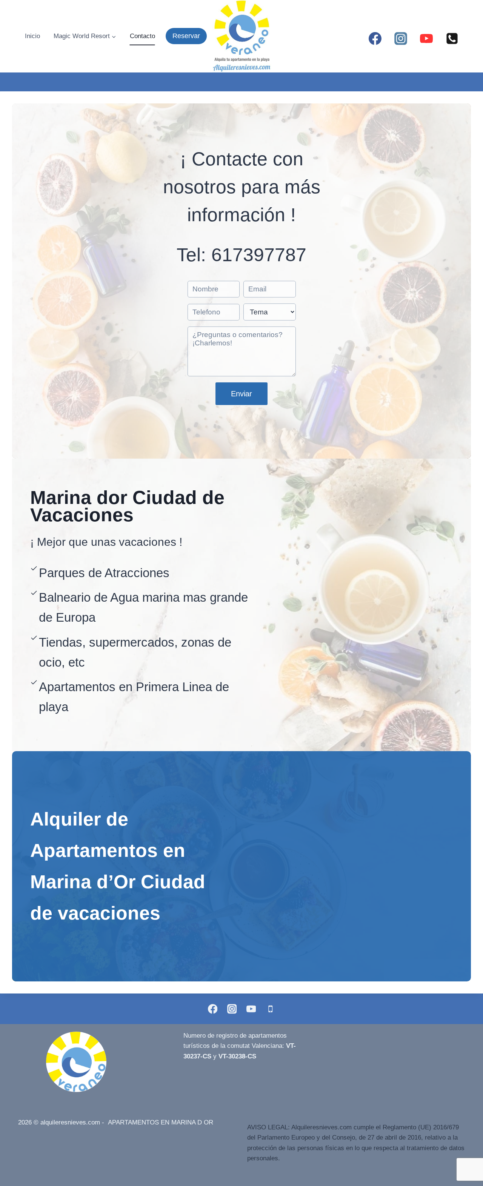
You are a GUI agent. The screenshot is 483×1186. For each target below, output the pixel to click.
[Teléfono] (452, 38)
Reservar (186, 36)
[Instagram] (401, 38)
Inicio (32, 36)
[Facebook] (375, 38)
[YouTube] (426, 38)
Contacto (142, 36)
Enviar (241, 394)
